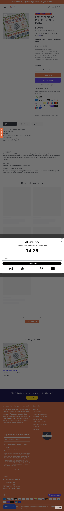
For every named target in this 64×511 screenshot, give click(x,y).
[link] (11, 268)
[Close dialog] (61, 239)
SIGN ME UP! (32, 263)
